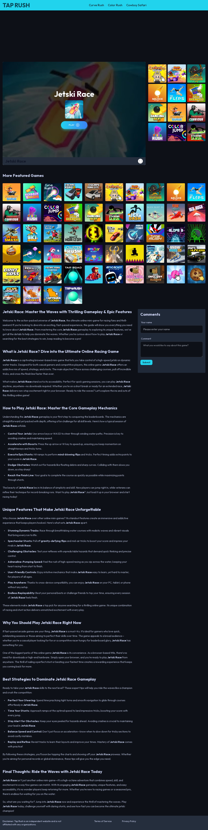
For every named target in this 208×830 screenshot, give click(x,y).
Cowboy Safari (136, 5)
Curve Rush (96, 5)
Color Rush (115, 5)
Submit (146, 362)
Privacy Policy (129, 821)
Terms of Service (103, 821)
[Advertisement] (104, 35)
